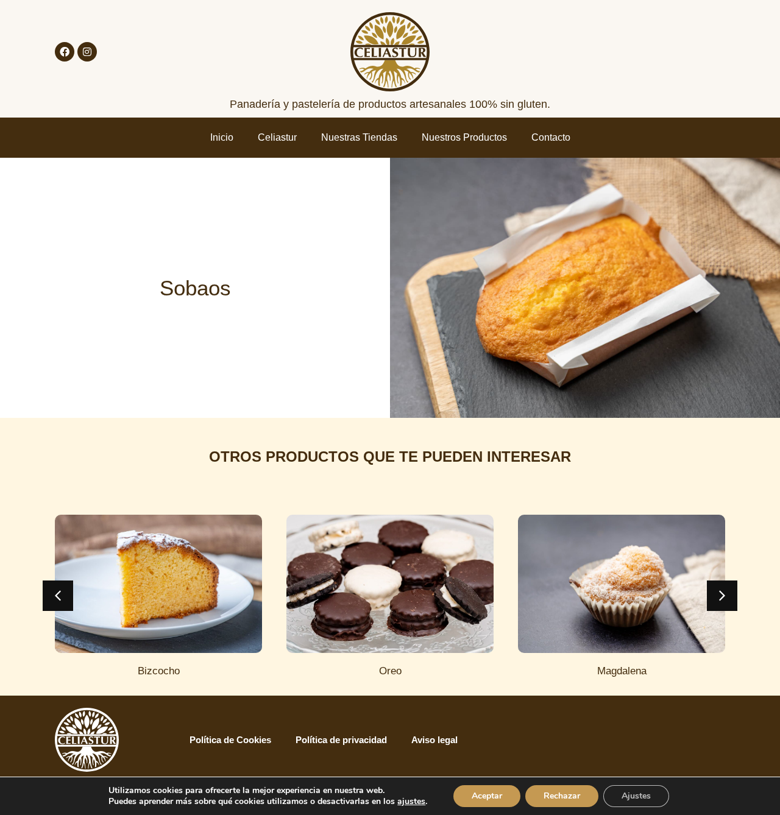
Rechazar (562, 796)
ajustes (411, 801)
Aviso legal (434, 740)
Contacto (550, 137)
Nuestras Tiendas (359, 137)
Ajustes (636, 796)
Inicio (221, 137)
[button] (58, 595)
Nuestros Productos (464, 137)
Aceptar (487, 796)
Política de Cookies (230, 740)
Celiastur (277, 137)
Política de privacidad (341, 740)
